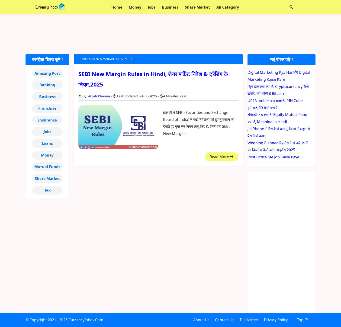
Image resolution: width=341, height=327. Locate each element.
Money (47, 155)
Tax (47, 190)
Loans (47, 143)
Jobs (47, 131)
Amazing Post (47, 73)
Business (47, 96)
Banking (47, 84)
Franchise (47, 108)
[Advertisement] (170, 31)
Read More (220, 156)
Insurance (47, 120)
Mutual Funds (47, 166)
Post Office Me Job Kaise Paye (273, 157)
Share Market (47, 178)
